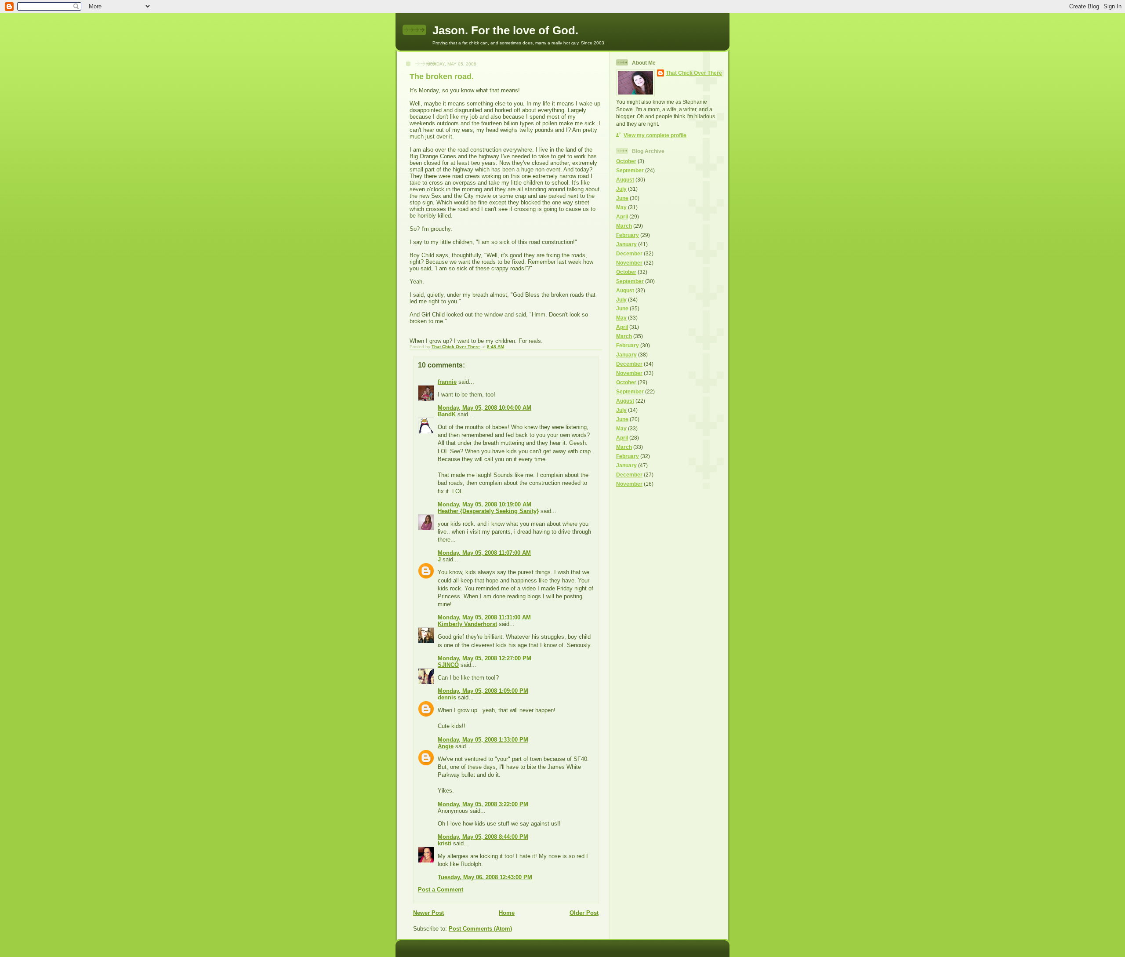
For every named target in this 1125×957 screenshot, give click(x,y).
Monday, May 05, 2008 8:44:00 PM (483, 836)
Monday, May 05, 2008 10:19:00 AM (484, 504)
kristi (444, 843)
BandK (447, 414)
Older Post (584, 913)
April (622, 216)
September (630, 170)
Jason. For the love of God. (505, 30)
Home (507, 913)
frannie (447, 381)
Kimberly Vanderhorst (467, 624)
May (621, 207)
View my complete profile (655, 135)
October (626, 161)
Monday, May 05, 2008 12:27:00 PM (484, 658)
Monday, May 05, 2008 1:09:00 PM (483, 691)
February (627, 235)
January (626, 244)
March (624, 226)
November (629, 263)
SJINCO (448, 665)
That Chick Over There (694, 73)
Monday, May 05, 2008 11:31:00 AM (484, 617)
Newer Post (428, 913)
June (622, 198)
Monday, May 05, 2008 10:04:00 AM (484, 407)
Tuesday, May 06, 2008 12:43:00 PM (485, 877)
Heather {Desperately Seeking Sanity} (488, 511)
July (621, 189)
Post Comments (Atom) (480, 928)
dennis (447, 697)
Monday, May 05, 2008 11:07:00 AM (484, 552)
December (629, 253)
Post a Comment (440, 889)
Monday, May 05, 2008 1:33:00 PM (483, 739)
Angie (446, 746)
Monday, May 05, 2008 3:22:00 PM (483, 804)
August (625, 179)
